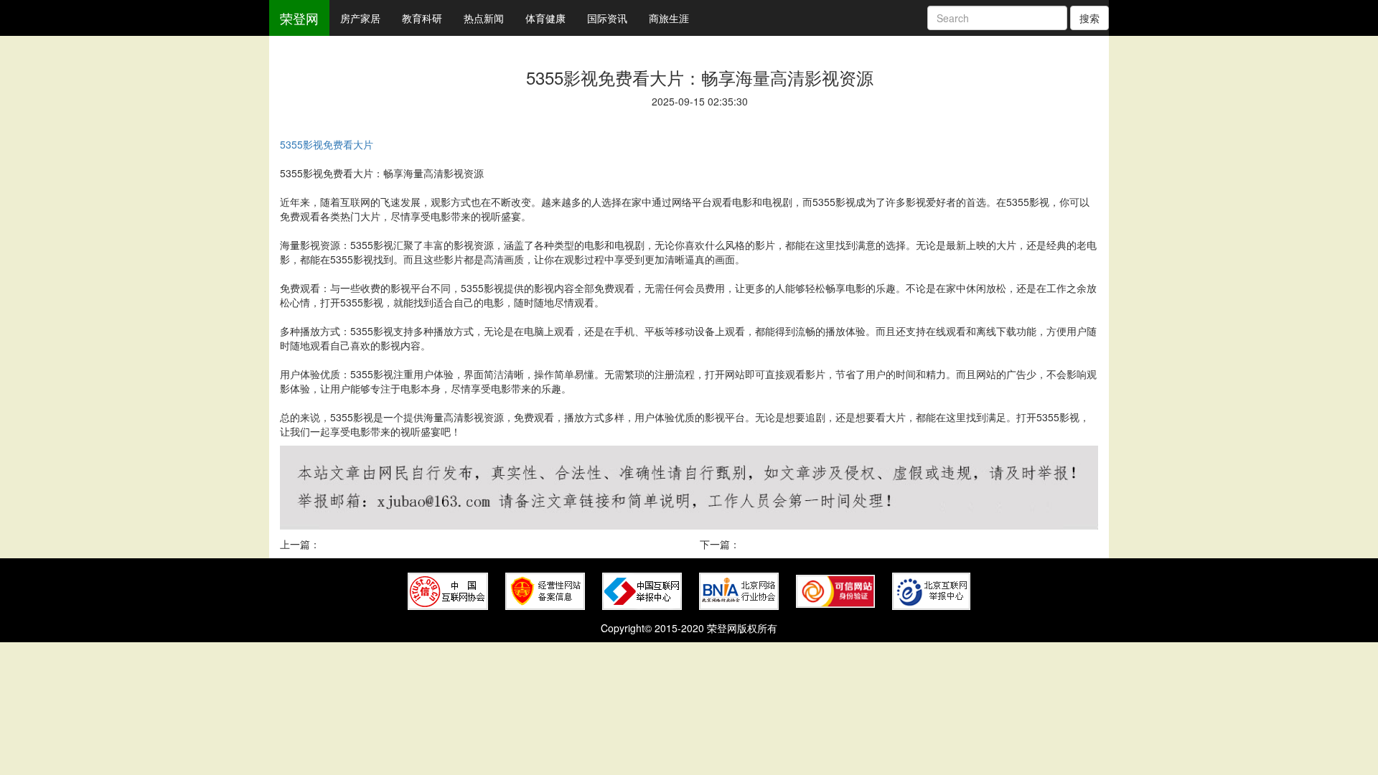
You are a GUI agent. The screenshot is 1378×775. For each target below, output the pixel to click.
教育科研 (422, 18)
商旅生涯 (669, 18)
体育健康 (545, 18)
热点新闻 (484, 18)
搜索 (1089, 18)
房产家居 (360, 18)
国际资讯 (607, 18)
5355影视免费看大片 (326, 144)
